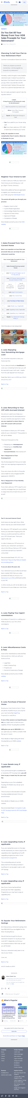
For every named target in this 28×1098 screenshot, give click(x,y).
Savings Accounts (18, 1060)
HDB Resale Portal (19, 195)
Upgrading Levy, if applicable (17, 313)
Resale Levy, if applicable (17, 306)
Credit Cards (17, 1052)
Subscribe (14, 1031)
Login (24, 2)
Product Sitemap (18, 1067)
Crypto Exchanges (18, 1058)
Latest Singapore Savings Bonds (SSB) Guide (20, 1081)
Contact (3, 1054)
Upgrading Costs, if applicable (17, 309)
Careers (3, 1056)
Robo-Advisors (17, 1056)
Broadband (16, 1063)
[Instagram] (9, 1096)
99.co (14, 715)
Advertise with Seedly (6, 1075)
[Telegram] (13, 1096)
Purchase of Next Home (17, 301)
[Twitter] (2, 1096)
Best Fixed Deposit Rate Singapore (20, 1073)
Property (4, 29)
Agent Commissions (17, 292)
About (2, 1052)
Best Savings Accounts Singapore (19, 1084)
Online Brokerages (18, 1054)
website (3, 676)
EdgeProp (17, 713)
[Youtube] (16, 1096)
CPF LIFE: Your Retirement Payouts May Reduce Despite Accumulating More (13, 560)
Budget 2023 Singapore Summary (19, 1088)
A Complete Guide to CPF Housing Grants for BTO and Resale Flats (14, 810)
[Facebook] (6, 1096)
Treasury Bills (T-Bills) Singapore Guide (19, 1077)
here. (13, 984)
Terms (2, 1060)
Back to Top (4, 384)
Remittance (17, 1065)
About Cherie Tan (11, 976)
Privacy (3, 1058)
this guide (22, 471)
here (23, 1036)
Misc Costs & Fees (17, 295)
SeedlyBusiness (5, 1072)
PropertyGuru (13, 619)
